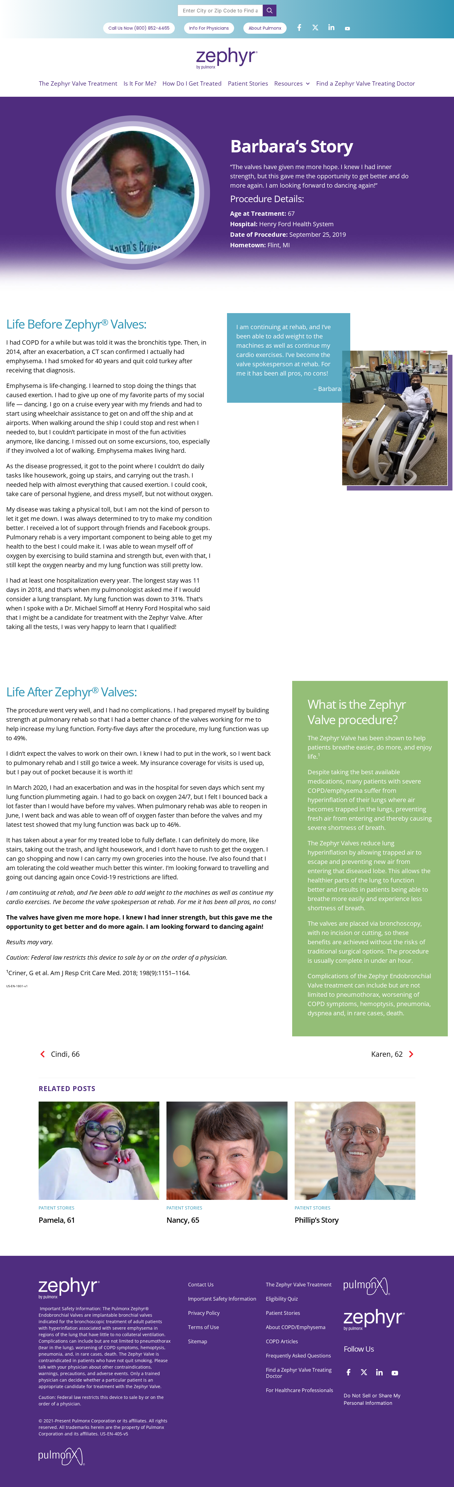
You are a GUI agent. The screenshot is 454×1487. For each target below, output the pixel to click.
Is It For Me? (140, 83)
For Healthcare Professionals (299, 1390)
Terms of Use (203, 1327)
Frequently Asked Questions (298, 1355)
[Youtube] (347, 28)
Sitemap (197, 1341)
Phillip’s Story (317, 1220)
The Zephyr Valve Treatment (78, 83)
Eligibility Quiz (282, 1298)
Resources (288, 83)
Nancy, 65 (182, 1220)
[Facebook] (348, 1372)
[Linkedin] (379, 1372)
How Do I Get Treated (192, 83)
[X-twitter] (315, 27)
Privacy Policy (204, 1313)
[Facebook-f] (299, 27)
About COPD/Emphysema (296, 1327)
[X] (364, 1372)
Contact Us (201, 1284)
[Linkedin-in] (331, 27)
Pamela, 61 (57, 1220)
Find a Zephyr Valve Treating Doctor (365, 83)
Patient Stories (248, 83)
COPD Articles (282, 1341)
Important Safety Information (222, 1298)
